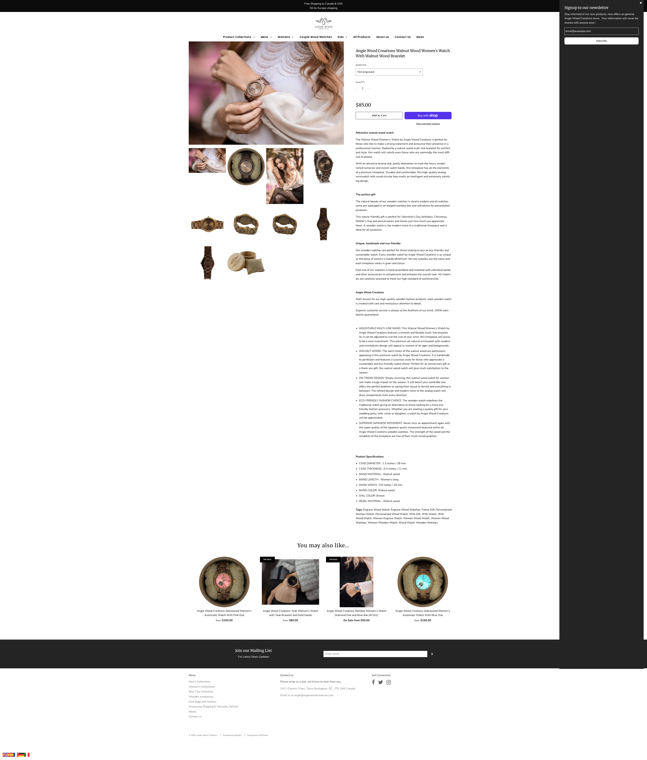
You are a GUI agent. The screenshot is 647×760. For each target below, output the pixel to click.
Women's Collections (202, 687)
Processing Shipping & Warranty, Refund (213, 706)
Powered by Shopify (232, 735)
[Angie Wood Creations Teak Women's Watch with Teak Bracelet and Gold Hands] (290, 582)
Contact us (195, 716)
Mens (265, 37)
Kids (341, 37)
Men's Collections (199, 682)
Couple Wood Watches (316, 37)
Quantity (360, 82)
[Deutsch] (21, 754)
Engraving (361, 65)
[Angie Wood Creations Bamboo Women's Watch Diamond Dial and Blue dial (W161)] (356, 582)
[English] (5, 754)
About (192, 712)
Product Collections (237, 37)
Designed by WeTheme (257, 735)
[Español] (10, 754)
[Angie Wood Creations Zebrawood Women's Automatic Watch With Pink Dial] (224, 582)
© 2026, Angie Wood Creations (203, 735)
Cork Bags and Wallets (203, 702)
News (420, 37)
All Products (362, 37)
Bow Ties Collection (201, 691)
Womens (284, 37)
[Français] (16, 754)
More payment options (428, 123)
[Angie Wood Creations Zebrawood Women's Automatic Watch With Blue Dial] (422, 582)
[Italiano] (26, 754)
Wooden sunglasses (201, 697)
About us (382, 37)
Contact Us (403, 37)
